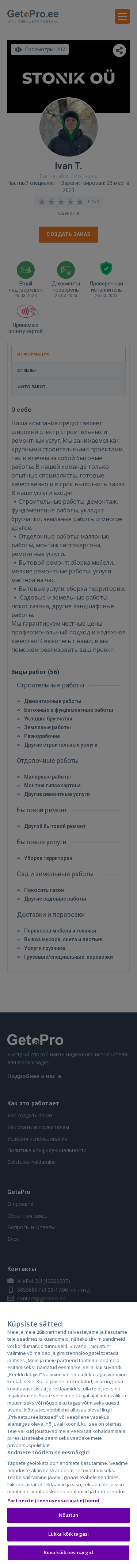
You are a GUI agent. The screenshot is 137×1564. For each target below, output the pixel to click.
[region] (68, 1433)
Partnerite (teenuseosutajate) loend (53, 1500)
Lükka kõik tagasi (68, 1534)
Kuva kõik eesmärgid (68, 1552)
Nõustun (69, 1515)
